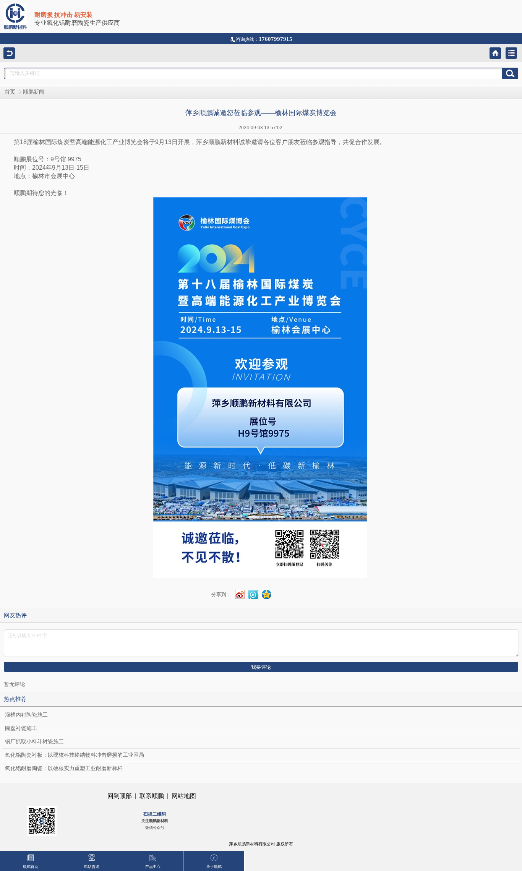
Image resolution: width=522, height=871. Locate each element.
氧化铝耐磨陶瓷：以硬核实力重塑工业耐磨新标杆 (64, 768)
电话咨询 (91, 867)
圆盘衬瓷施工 (21, 728)
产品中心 (152, 867)
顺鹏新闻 (33, 92)
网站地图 (184, 796)
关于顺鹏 (214, 867)
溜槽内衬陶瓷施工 (26, 715)
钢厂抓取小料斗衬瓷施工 (34, 741)
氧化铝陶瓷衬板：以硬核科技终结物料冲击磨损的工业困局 (74, 755)
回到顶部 (119, 796)
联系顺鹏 (151, 796)
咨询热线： (264, 39)
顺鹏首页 (30, 867)
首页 (10, 92)
